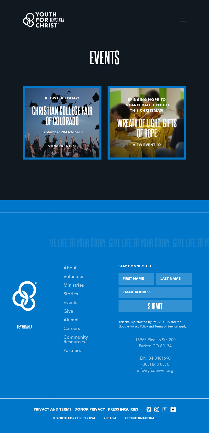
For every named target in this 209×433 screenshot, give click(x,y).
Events (70, 302)
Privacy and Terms (52, 409)
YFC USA (109, 418)
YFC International (140, 418)
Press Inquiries (123, 409)
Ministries (73, 285)
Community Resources (75, 339)
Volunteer (73, 276)
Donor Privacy (89, 409)
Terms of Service (166, 326)
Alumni (71, 320)
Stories (70, 294)
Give (68, 311)
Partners (72, 350)
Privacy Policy (139, 326)
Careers (71, 328)
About (69, 268)
